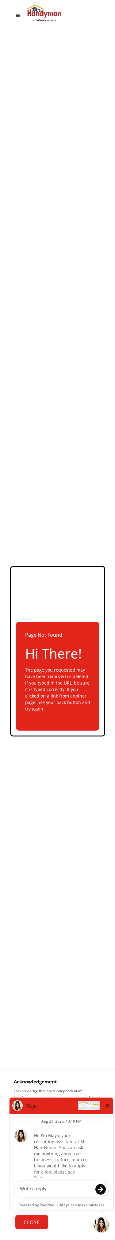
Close (32, 1222)
